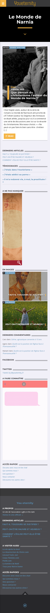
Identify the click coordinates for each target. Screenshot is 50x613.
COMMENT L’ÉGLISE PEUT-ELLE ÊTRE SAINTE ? (21, 160)
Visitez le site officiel (12, 515)
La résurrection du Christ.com (16, 552)
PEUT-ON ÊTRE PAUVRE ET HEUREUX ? (18, 157)
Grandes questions (17, 47)
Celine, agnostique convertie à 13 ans (26, 339)
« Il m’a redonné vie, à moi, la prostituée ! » (24, 180)
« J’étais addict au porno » (16, 174)
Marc (13, 87)
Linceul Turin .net (10, 555)
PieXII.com (7, 561)
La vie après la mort (11, 549)
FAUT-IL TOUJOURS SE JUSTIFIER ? (16, 154)
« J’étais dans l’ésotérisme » (17, 170)
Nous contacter (9, 477)
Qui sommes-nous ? (10, 470)
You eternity (25, 503)
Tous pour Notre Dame (13, 566)
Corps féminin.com (11, 558)
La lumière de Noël (11, 563)
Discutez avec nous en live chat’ (15, 467)
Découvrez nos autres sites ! (14, 480)
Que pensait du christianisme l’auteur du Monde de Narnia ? (29, 95)
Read (10, 136)
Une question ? (8, 474)
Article (6, 47)
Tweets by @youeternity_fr (13, 373)
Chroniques (10, 273)
